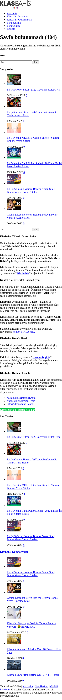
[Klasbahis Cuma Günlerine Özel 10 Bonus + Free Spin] (14, 643)
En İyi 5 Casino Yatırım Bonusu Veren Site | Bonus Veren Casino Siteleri (31, 190)
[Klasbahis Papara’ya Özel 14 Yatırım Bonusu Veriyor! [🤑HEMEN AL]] (14, 617)
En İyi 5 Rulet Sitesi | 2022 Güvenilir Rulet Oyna (33, 89)
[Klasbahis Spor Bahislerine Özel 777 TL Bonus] (14, 669)
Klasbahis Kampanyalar (14, 551)
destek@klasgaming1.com (21, 397)
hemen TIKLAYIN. (24, 331)
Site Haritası (41, 686)
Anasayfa (12, 13)
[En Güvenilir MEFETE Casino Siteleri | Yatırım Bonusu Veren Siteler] (14, 131)
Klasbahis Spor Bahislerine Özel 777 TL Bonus (33, 674)
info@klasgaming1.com (20, 404)
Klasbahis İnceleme (17, 16)
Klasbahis (28, 686)
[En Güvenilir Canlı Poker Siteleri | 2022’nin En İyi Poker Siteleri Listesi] (14, 157)
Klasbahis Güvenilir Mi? (20, 19)
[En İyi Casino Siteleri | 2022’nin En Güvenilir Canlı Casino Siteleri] (14, 106)
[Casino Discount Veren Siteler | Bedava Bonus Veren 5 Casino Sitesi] (14, 208)
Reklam (11, 28)
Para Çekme (13, 25)
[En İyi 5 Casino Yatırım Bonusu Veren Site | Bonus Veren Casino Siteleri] (14, 183)
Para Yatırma (14, 22)
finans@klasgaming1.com (21, 400)
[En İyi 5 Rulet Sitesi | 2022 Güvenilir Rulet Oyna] (14, 83)
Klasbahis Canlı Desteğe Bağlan (17, 409)
